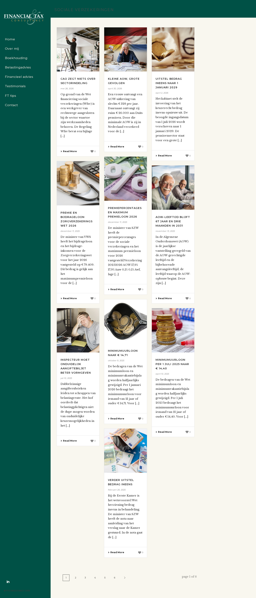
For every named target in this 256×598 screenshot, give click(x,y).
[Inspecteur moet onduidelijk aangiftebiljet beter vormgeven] (78, 330)
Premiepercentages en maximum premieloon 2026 (125, 212)
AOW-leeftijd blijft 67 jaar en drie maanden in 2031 (173, 221)
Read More (70, 151)
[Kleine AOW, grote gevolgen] (125, 49)
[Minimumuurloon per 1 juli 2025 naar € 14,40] (173, 330)
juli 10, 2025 (66, 378)
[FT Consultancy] (25, 17)
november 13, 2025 (165, 231)
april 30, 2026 (115, 88)
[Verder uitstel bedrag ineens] (125, 451)
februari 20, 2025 (117, 489)
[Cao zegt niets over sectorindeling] (78, 49)
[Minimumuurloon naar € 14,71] (125, 321)
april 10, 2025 (162, 374)
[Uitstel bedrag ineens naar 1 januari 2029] (173, 49)
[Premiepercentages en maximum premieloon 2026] (125, 179)
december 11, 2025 (117, 222)
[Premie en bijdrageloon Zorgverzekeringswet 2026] (78, 183)
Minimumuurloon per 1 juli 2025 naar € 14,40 (172, 364)
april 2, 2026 (162, 93)
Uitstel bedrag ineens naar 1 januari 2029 (169, 83)
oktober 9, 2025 (116, 360)
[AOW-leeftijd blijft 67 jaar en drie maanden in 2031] (173, 187)
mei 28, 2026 (67, 88)
